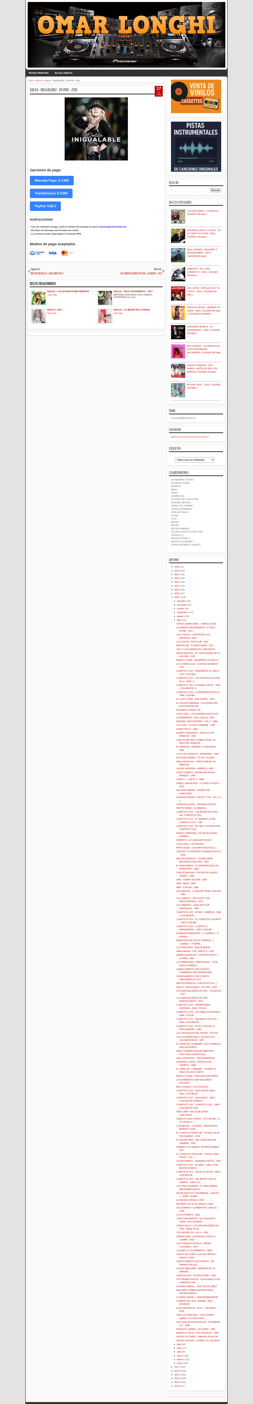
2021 (176, 586)
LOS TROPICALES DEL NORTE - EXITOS (197, 1033)
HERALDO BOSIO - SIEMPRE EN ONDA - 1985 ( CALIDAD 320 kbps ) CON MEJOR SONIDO (204, 310)
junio (179, 1344)
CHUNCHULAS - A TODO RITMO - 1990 (196, 1275)
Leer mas (52, 295)
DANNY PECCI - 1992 (187, 729)
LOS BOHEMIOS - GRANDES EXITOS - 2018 (198, 1161)
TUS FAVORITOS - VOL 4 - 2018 (192, 1232)
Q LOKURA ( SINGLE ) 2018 (190, 1200)
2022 (176, 582)
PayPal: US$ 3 (45, 206)
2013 (176, 1382)
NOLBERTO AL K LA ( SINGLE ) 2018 (194, 1204)
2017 (176, 1367)
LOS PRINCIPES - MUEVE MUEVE (193, 947)
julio (178, 620)
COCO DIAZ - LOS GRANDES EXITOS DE (197, 714)
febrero (180, 1359)
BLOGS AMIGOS (63, 73)
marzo (180, 1356)
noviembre (182, 605)
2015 (176, 1374)
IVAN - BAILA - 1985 (185, 883)
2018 (176, 597)
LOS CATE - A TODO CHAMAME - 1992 (195, 725)
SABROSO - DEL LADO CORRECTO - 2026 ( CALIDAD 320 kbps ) (202, 272)
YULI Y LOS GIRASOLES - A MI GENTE (195, 649)
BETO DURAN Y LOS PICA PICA (192, 1087)
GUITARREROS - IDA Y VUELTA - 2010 (195, 717)
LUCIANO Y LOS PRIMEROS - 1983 (194, 1250)
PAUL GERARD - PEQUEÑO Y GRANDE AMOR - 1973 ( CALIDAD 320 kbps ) (202, 252)
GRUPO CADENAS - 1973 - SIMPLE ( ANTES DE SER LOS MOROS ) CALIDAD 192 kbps (202, 368)
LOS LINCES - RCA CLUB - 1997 (192, 641)
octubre (180, 608)
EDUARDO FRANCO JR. (188, 710)
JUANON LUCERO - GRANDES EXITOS (196, 804)
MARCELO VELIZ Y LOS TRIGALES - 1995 (197, 1333)
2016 (176, 1371)
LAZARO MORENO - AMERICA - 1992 (194, 768)
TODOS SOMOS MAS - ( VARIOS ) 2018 (196, 624)
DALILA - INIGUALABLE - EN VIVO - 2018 (53, 90)
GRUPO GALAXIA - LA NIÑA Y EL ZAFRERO (198, 1340)
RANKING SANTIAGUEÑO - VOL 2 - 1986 (196, 721)
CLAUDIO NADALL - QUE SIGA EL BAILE (196, 1286)
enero (179, 1363)
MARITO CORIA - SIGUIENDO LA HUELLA (197, 660)
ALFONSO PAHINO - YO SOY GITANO (195, 757)
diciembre (181, 601)
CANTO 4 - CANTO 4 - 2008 (190, 779)
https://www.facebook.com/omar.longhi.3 (190, 436)
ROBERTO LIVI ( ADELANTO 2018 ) (194, 840)
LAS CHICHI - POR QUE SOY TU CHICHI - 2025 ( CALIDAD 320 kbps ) (203, 291)
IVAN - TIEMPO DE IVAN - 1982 (191, 879)
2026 (176, 567)
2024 (176, 574)
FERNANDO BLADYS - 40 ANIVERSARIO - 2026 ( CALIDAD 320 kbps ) (203, 329)
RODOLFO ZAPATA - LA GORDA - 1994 (195, 1329)
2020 (176, 589)
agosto (180, 616)
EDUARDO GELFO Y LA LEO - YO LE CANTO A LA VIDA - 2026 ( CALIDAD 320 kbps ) (204, 233)
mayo (179, 1348)
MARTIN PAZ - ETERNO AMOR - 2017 (195, 645)
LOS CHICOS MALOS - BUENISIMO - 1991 (197, 754)
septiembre (182, 612)
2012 (176, 1386)
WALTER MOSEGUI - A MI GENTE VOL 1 (196, 983)
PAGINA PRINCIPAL (39, 73)
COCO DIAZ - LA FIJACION (190, 844)
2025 (176, 571)
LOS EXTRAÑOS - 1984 (188, 1215)
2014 (176, 1378)
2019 (176, 593)
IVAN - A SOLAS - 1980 (187, 887)
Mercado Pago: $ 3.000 (52, 180)
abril (179, 1352)
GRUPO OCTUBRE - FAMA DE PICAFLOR (197, 1336)
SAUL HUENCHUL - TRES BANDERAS (195, 1058)
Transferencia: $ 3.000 (51, 193)
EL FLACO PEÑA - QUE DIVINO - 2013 (195, 699)
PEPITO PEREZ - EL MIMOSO (191, 808)
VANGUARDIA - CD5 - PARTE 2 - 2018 (195, 951)
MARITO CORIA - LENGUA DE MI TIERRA (197, 1076)
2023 (176, 578)
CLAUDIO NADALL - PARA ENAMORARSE (197, 1297)
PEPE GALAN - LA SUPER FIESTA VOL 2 (196, 848)
